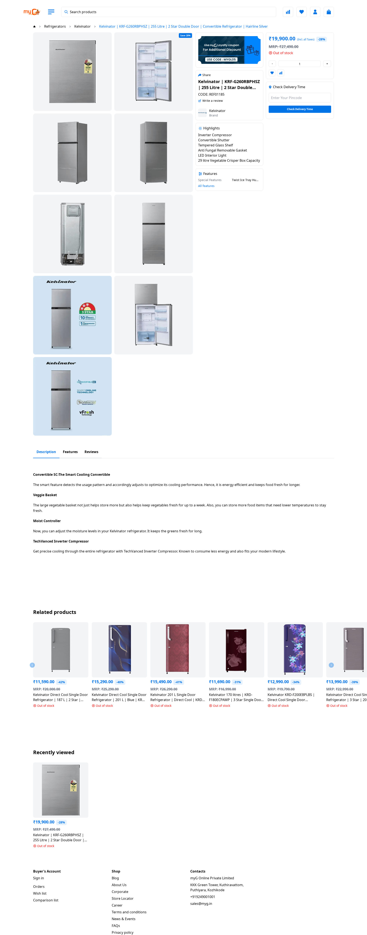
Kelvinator (217, 110)
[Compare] (288, 12)
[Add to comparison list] (280, 72)
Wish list (40, 893)
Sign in (38, 878)
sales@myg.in (201, 903)
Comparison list (45, 900)
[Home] (34, 26)
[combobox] (168, 12)
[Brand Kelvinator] (202, 113)
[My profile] (315, 12)
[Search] (66, 12)
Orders (39, 886)
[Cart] (329, 12)
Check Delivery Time (300, 109)
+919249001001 (202, 896)
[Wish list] (301, 12)
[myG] (35, 12)
